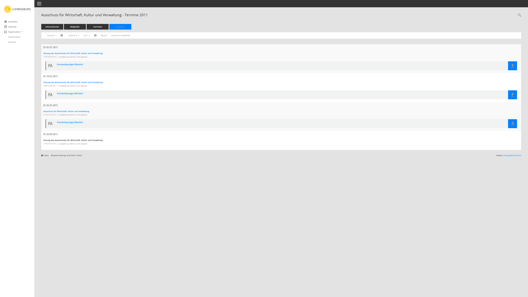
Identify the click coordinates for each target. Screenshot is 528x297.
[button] (17, 31)
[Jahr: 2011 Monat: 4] (61, 35)
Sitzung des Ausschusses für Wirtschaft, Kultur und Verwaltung (73, 53)
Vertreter (97, 26)
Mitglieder (75, 26)
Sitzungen (120, 26)
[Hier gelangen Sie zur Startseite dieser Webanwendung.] (17, 9)
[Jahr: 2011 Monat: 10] (95, 35)
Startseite (12, 21)
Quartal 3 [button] (73, 35)
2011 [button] (85, 35)
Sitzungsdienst (512, 155)
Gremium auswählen (120, 35)
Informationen (52, 26)
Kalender (12, 26)
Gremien (12, 42)
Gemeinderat (14, 37)
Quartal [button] (51, 35)
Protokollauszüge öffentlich (70, 64)
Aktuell (104, 35)
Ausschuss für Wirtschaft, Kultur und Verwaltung (66, 111)
